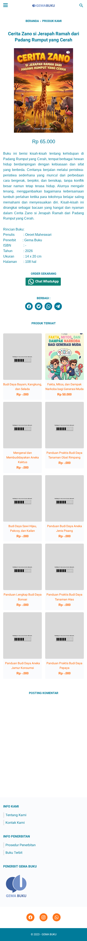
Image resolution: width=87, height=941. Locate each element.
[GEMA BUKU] (43, 5)
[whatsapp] (48, 306)
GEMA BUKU (49, 934)
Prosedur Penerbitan (20, 845)
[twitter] (38, 306)
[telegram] (58, 306)
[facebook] (29, 306)
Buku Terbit (13, 853)
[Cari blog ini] (81, 5)
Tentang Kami (15, 815)
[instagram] (43, 917)
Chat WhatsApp (46, 281)
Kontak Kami (15, 823)
